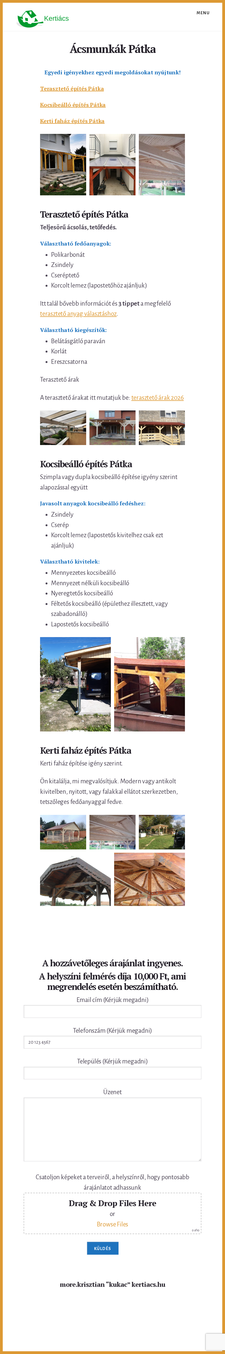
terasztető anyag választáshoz (78, 313)
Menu (203, 13)
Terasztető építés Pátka (72, 88)
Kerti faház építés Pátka (72, 121)
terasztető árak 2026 (157, 397)
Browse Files (112, 1224)
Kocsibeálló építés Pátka (73, 104)
